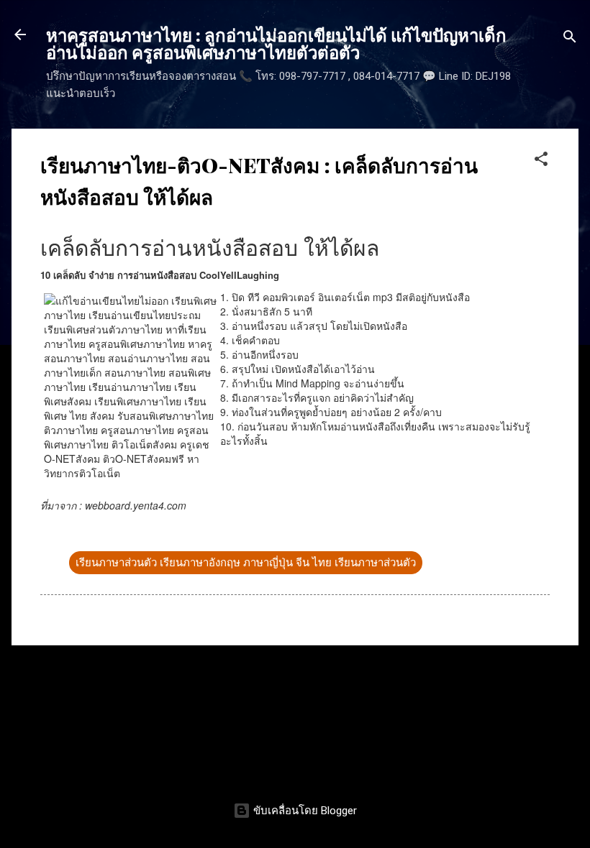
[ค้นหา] (569, 39)
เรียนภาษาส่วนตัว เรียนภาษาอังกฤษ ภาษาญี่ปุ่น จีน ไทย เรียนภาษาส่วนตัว (246, 562)
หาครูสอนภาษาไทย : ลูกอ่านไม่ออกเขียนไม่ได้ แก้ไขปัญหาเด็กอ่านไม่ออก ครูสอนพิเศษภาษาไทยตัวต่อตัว (276, 43)
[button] (541, 161)
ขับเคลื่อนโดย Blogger (303, 810)
